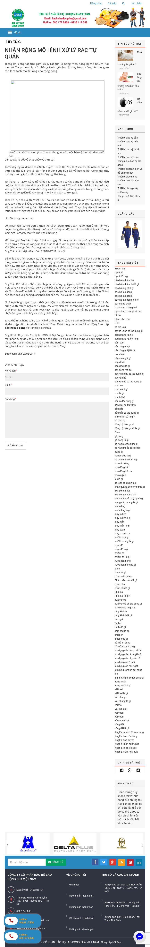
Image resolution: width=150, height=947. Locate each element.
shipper (119, 634)
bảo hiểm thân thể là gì (127, 284)
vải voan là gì (122, 720)
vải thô (118, 704)
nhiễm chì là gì (122, 556)
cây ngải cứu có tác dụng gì (129, 373)
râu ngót (119, 619)
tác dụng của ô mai (125, 662)
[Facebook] (121, 770)
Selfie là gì (120, 626)
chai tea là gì (121, 389)
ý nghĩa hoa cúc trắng (126, 736)
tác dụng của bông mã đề (128, 650)
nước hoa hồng (123, 560)
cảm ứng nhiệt (122, 346)
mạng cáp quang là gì (126, 502)
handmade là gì (123, 455)
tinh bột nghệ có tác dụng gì (129, 677)
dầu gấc (119, 408)
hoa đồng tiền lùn (124, 471)
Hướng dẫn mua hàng (81, 895)
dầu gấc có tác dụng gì (127, 412)
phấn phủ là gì (122, 588)
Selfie (118, 623)
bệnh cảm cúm (122, 319)
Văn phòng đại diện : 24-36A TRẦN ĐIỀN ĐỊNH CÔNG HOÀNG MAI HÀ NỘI (123, 888)
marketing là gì (122, 510)
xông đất (119, 724)
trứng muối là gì (123, 685)
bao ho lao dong (123, 291)
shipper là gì (121, 638)
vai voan (119, 712)
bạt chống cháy (123, 303)
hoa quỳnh (120, 475)
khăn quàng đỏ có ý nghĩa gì (130, 486)
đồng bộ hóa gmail (125, 424)
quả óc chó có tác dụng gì (128, 603)
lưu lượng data (122, 490)
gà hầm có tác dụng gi (126, 443)
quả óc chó (120, 599)
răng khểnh (121, 611)
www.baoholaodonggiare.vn (31, 928)
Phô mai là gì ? (122, 595)
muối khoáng (122, 537)
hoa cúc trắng (122, 463)
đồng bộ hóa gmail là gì (127, 428)
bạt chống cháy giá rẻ (126, 307)
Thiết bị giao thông (127, 176)
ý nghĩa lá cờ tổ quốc (126, 747)
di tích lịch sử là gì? (125, 416)
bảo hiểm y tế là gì (124, 287)
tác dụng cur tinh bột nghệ (128, 669)
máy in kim (120, 513)
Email (8, 385)
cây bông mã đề (123, 369)
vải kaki (119, 689)
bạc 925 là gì (121, 276)
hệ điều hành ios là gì (126, 459)
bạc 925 (119, 272)
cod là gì (119, 393)
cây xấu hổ (120, 377)
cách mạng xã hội (124, 334)
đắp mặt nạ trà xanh (125, 404)
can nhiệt (119, 354)
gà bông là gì (122, 439)
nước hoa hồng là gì (125, 564)
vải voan (119, 716)
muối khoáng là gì (124, 541)
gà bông (119, 436)
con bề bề (120, 397)
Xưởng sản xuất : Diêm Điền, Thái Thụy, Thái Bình (122, 918)
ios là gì (119, 478)
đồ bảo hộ (120, 420)
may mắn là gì (122, 525)
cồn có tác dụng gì (124, 400)
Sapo (119, 942)
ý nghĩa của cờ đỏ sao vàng (129, 732)
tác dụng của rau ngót (126, 665)
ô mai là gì (120, 572)
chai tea (119, 385)
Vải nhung (120, 697)
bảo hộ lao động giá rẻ (127, 299)
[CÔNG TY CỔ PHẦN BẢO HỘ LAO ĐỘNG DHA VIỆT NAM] (75, 17)
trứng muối (120, 681)
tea (116, 673)
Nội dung (10, 399)
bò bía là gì (120, 326)
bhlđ (117, 323)
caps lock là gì (122, 365)
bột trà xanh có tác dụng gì (129, 330)
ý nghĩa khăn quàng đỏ (127, 743)
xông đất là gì (122, 728)
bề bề (118, 315)
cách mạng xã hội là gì (126, 338)
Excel (118, 432)
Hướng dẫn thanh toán (81, 906)
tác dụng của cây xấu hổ (127, 658)
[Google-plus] (130, 770)
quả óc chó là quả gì (125, 607)
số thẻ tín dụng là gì (125, 646)
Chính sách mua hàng (81, 918)
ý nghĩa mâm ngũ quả (126, 751)
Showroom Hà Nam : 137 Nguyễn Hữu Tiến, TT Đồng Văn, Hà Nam (122, 904)
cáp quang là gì (123, 358)
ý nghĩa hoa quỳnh (124, 739)
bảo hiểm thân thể (124, 280)
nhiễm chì (120, 552)
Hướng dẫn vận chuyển (81, 929)
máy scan (120, 529)
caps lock (120, 362)
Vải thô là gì (121, 708)
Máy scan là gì (122, 533)
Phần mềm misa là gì (126, 580)
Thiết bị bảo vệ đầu (128, 137)
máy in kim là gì (123, 517)
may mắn (119, 521)
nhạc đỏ (119, 545)
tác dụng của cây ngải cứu (128, 654)
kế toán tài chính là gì (126, 482)
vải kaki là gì (121, 693)
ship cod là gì (122, 630)
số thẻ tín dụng (122, 642)
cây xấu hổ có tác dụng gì (128, 381)
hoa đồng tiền (122, 467)
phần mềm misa (123, 576)
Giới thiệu (74, 884)
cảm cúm (119, 342)
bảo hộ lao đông (123, 295)
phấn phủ (120, 584)
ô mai (118, 568)
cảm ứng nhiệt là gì (125, 350)
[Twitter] (138, 770)
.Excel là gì (120, 268)
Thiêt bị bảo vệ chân (128, 157)
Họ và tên (11, 370)
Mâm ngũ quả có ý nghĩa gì (129, 498)
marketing (120, 506)
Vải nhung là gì (123, 701)
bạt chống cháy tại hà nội (128, 311)
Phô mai (119, 591)
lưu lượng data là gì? (125, 494)
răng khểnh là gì (123, 615)
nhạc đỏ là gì (121, 549)
